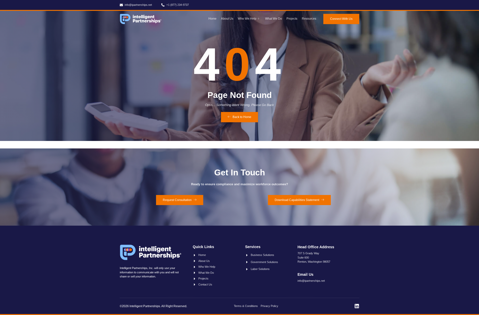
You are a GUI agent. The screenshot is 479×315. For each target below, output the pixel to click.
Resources (309, 18)
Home (212, 18)
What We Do (273, 18)
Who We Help (247, 18)
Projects (291, 18)
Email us (305, 274)
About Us (227, 18)
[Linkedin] (356, 306)
